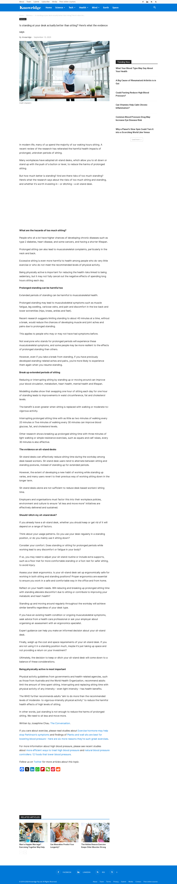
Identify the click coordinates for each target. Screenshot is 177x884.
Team (29, 1)
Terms (108, 881)
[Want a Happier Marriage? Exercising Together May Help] (33, 832)
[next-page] (25, 852)
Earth (106, 7)
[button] (154, 7)
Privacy (116, 881)
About (21, 1)
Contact (138, 881)
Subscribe (46, 1)
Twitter (38, 761)
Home (49, 7)
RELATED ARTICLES (30, 817)
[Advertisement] (64, 124)
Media (54, 1)
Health (82, 7)
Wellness (29, 15)
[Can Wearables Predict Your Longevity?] (64, 832)
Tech (71, 7)
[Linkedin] (147, 2)
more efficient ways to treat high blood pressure (52, 750)
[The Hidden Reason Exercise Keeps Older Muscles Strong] (95, 832)
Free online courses (67, 1)
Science (59, 7)
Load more (136, 139)
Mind (94, 7)
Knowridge (26, 37)
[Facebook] (143, 2)
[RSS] (151, 2)
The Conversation (60, 723)
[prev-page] (21, 852)
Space (115, 7)
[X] (156, 2)
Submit (36, 1)
